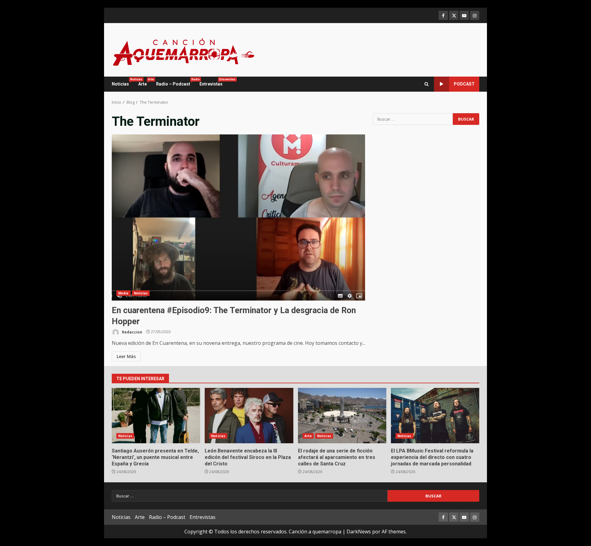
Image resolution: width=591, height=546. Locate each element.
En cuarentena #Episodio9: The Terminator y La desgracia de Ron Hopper (238, 217)
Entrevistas (211, 82)
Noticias (123, 82)
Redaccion (131, 331)
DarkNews (359, 531)
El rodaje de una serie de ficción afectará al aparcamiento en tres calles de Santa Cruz (342, 415)
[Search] (426, 84)
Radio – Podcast (175, 82)
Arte (144, 82)
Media (123, 293)
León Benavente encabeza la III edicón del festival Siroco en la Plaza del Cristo (249, 415)
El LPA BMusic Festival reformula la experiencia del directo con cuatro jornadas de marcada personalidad (435, 415)
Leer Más (126, 356)
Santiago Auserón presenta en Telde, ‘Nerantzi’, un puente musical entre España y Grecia (156, 415)
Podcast (464, 84)
